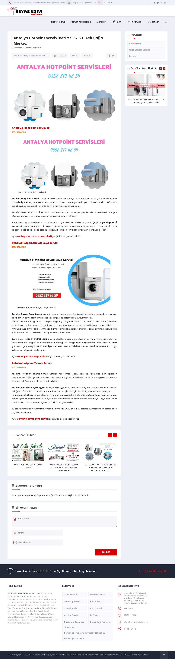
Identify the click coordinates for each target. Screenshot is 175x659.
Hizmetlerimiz (58, 21)
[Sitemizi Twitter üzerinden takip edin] (158, 3)
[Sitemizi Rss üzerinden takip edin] (165, 3)
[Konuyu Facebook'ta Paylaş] (109, 55)
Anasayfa (18, 48)
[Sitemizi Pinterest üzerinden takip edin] (161, 3)
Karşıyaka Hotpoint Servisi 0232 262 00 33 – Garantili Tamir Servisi (64, 467)
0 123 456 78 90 (153, 571)
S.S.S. (119, 21)
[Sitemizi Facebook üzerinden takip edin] (154, 3)
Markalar (101, 21)
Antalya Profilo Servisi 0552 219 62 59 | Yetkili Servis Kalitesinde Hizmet (100, 467)
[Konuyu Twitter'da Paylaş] (113, 55)
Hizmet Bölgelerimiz (81, 21)
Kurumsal (136, 21)
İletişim (155, 21)
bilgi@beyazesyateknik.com (84, 3)
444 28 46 (108, 3)
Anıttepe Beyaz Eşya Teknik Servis (28, 466)
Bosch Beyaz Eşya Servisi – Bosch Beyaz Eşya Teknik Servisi (146, 101)
